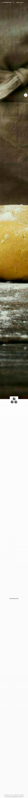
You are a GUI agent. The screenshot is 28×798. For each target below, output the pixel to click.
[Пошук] (26, 95)
